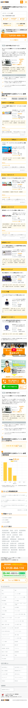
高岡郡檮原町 (5, 539)
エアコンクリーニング (6, 638)
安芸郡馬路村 (5, 547)
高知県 (9, 558)
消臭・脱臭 (17, 634)
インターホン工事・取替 (19, 621)
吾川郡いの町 (5, 543)
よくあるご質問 (4, 674)
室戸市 (16, 530)
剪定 (2, 590)
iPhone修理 (4, 658)
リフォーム (17, 648)
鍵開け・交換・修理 (5, 624)
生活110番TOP (4, 557)
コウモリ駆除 (4, 610)
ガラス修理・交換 (18, 624)
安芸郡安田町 (5, 530)
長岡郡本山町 (13, 545)
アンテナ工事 (17, 610)
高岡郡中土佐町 (6, 541)
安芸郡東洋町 (14, 532)
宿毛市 (20, 534)
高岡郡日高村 (13, 547)
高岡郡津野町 (21, 547)
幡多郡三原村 (22, 549)
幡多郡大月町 (5, 552)
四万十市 (9, 534)
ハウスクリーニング (5, 634)
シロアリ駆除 (4, 597)
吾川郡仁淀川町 (15, 541)
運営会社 (16, 680)
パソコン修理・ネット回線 (14, 557)
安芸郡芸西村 (21, 545)
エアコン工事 (17, 617)
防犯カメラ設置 (4, 651)
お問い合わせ (17, 674)
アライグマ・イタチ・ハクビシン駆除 (20, 604)
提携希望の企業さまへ (6, 689)
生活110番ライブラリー (19, 667)
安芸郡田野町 (22, 530)
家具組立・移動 (4, 655)
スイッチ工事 (4, 621)
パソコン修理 (4, 558)
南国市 (13, 537)
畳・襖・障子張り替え (6, 631)
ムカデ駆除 (17, 600)
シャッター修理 (17, 593)
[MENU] (26, 2)
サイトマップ (4, 677)
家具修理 (16, 641)
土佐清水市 (15, 534)
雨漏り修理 (17, 627)
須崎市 (3, 537)
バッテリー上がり (18, 631)
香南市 (3, 534)
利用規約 (3, 680)
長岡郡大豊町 (5, 545)
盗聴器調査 (17, 651)
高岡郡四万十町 (6, 549)
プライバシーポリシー (19, 677)
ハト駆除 (3, 607)
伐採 (15, 590)
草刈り (3, 593)
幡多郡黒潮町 (14, 549)
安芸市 (17, 537)
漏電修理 (3, 614)
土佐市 (8, 537)
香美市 (20, 532)
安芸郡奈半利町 (6, 532)
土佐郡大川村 (13, 543)
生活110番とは (4, 667)
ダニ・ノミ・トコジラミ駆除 (20, 597)
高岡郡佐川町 (21, 539)
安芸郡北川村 (13, 552)
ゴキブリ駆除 (4, 603)
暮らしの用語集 (4, 670)
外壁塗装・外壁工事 (5, 648)
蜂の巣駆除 (4, 600)
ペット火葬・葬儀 (18, 638)
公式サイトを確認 (16, 64)
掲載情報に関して (18, 670)
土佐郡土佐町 (21, 543)
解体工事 (16, 644)
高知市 (11, 530)
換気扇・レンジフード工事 (7, 617)
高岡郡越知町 (13, 539)
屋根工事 (3, 644)
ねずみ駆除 (17, 607)
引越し (16, 655)
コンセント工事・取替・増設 (20, 614)
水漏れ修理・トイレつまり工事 (7, 627)
